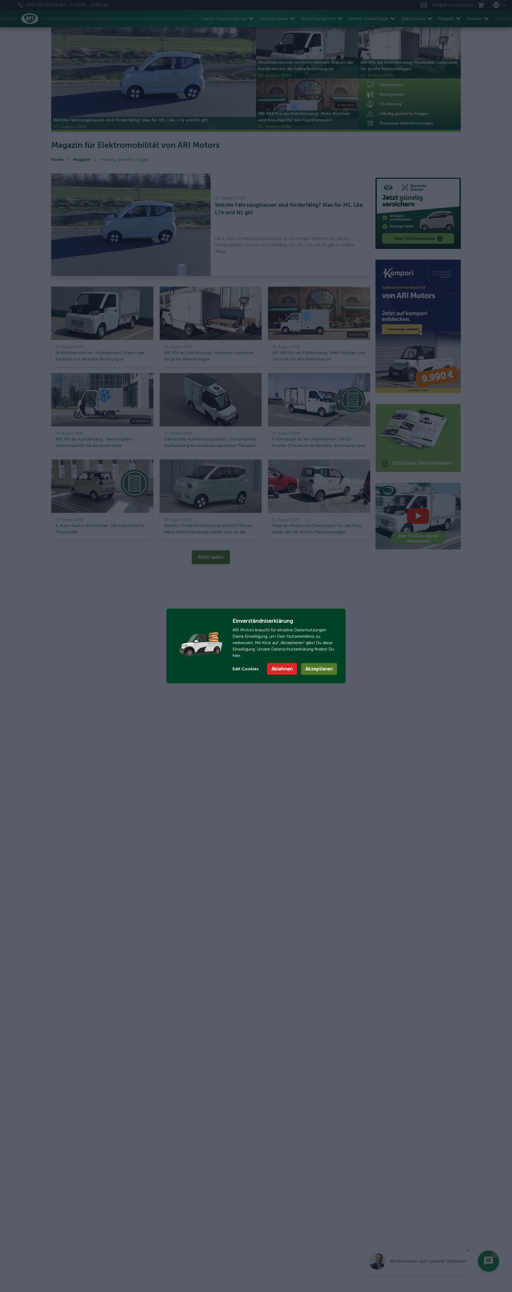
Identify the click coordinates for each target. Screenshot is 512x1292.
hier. (237, 655)
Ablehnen (282, 669)
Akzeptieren (319, 669)
